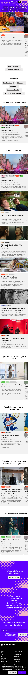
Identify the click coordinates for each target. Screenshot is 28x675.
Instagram (17, 660)
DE (20, 2)
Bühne (12, 7)
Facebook (17, 661)
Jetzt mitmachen (14, 577)
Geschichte (22, 10)
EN (16, 2)
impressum (17, 653)
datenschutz (18, 651)
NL (12, 2)
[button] (26, 36)
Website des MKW (14, 608)
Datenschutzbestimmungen (10, 634)
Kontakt (16, 656)
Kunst (6, 7)
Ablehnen (13, 672)
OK (22, 672)
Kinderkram (13, 10)
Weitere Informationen (18, 669)
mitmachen (17, 655)
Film (17, 7)
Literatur (5, 10)
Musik (22, 7)
